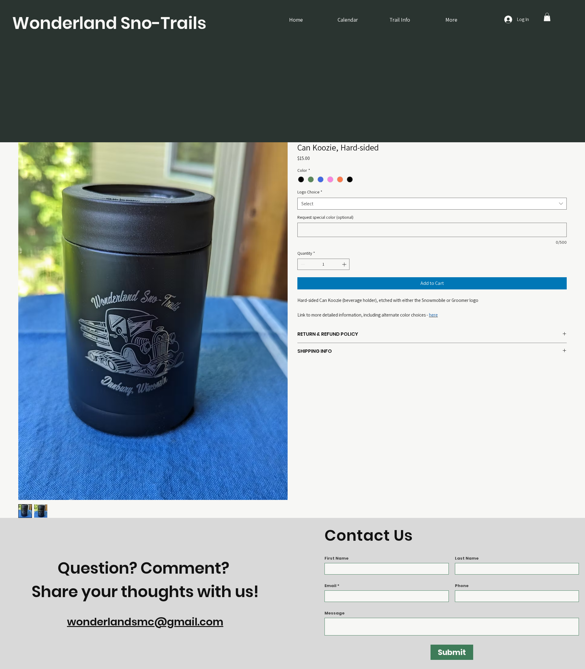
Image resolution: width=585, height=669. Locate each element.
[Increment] (345, 264)
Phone (462, 586)
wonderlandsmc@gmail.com (145, 621)
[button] (547, 17)
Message (334, 613)
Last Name (467, 558)
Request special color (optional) (325, 217)
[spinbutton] (323, 264)
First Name (336, 558)
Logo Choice (309, 192)
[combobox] (432, 204)
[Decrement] (302, 264)
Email (330, 586)
